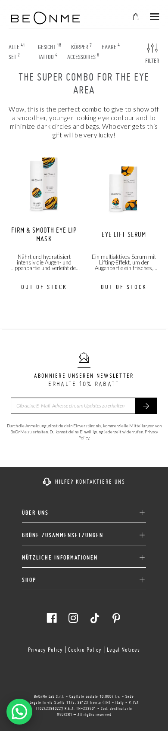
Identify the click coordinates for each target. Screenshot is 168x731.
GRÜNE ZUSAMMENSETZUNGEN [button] (62, 535)
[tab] (84, 509)
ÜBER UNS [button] (35, 512)
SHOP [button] (29, 580)
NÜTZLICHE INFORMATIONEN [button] (60, 557)
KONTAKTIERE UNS (100, 481)
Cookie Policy (85, 649)
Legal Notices (123, 649)
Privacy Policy (45, 649)
